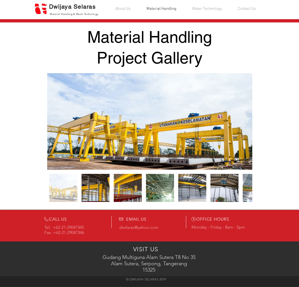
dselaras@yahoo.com (138, 227)
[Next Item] (244, 121)
